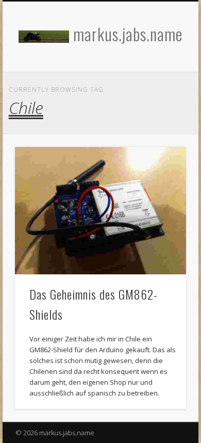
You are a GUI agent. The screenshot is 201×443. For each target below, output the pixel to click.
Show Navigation (160, 92)
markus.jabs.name (127, 34)
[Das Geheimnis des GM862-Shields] (100, 211)
